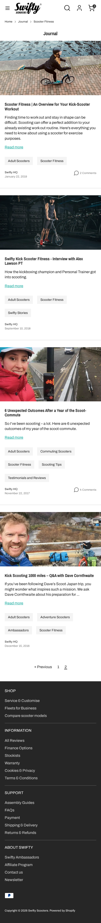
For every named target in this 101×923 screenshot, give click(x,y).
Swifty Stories (18, 313)
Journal (23, 21)
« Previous (43, 667)
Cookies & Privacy (20, 770)
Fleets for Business (20, 708)
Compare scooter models (26, 716)
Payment (12, 818)
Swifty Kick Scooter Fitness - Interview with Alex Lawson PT (44, 261)
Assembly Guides (19, 803)
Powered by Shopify (62, 910)
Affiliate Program (19, 865)
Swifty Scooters (38, 910)
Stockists (12, 755)
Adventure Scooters (55, 617)
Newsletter (14, 880)
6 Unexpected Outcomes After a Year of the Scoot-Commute (45, 413)
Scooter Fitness (44, 21)
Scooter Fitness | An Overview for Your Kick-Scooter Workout (47, 107)
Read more (14, 147)
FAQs (9, 810)
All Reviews (14, 740)
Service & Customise (22, 701)
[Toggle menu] (7, 8)
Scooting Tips (52, 464)
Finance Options (18, 748)
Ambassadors (18, 630)
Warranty (12, 763)
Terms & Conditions (21, 778)
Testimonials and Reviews (27, 478)
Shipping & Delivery (21, 825)
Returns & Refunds (20, 833)
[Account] (79, 6)
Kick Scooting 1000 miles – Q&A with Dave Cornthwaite (49, 575)
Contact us (14, 872)
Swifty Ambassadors (22, 857)
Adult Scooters (19, 161)
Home (8, 21)
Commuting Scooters (55, 451)
